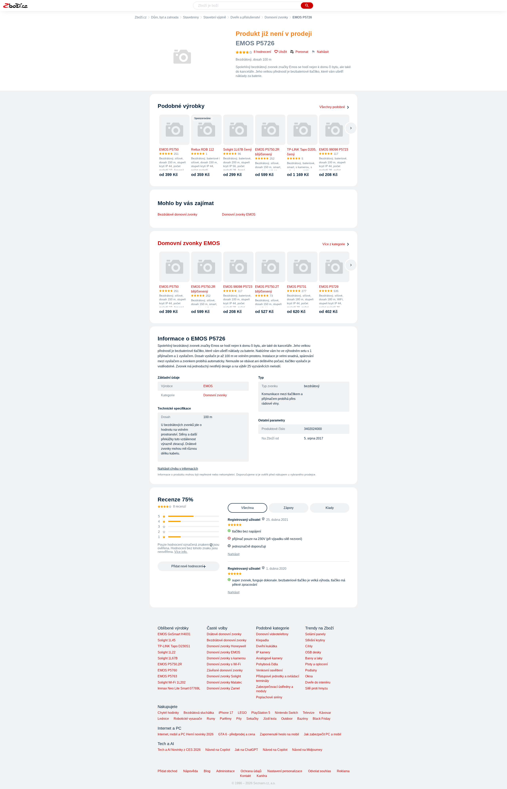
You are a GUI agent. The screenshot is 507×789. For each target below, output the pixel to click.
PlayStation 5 (260, 712)
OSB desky (313, 652)
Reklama (343, 771)
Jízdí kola (269, 718)
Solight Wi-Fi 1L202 (172, 682)
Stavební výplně (214, 17)
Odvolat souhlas (319, 771)
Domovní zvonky (276, 17)
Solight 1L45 (166, 640)
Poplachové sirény (269, 697)
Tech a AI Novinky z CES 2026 (179, 749)
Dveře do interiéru (317, 682)
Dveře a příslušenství (245, 17)
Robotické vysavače (188, 718)
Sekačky (252, 718)
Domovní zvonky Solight (224, 676)
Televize (308, 712)
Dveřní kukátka (266, 646)
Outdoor (287, 718)
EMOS (208, 386)
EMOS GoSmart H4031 (174, 634)
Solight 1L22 (166, 652)
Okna (309, 676)
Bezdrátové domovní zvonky (177, 214)
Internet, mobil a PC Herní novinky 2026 (185, 734)
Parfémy (226, 718)
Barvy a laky (313, 658)
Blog (207, 771)
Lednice (163, 718)
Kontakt (245, 776)
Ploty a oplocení (316, 664)
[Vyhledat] (307, 5)
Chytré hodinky (168, 712)
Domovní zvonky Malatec (224, 682)
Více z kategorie (333, 244)
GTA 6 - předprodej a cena (236, 734)
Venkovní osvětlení (269, 670)
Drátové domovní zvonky (224, 634)
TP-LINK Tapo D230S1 (174, 646)
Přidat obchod (167, 771)
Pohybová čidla (267, 664)
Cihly (309, 646)
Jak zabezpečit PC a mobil (322, 734)
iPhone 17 (226, 712)
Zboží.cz (141, 17)
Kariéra (262, 776)
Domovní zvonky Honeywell (226, 646)
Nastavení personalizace (284, 771)
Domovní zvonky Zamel (223, 688)
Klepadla (262, 640)
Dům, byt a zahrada (164, 17)
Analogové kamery (269, 658)
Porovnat (301, 51)
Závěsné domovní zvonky (225, 670)
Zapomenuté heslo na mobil (279, 734)
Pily (239, 718)
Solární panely (315, 634)
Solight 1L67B (168, 658)
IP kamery (263, 652)
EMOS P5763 (167, 676)
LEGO (242, 712)
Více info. (180, 551)
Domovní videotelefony (272, 634)
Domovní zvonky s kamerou (226, 658)
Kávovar (325, 712)
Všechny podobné (332, 107)
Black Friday (321, 718)
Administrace (225, 771)
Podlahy (311, 670)
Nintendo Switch (286, 712)
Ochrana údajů (251, 771)
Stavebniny (191, 17)
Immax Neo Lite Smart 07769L (179, 688)
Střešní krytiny (315, 640)
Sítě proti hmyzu (316, 688)
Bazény (302, 718)
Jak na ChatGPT (246, 749)
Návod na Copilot (217, 749)
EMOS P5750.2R (170, 664)
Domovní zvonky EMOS (238, 214)
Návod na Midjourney (307, 749)
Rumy (211, 718)
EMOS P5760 (167, 670)
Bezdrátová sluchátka (199, 712)
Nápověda (190, 771)
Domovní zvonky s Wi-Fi (224, 664)
